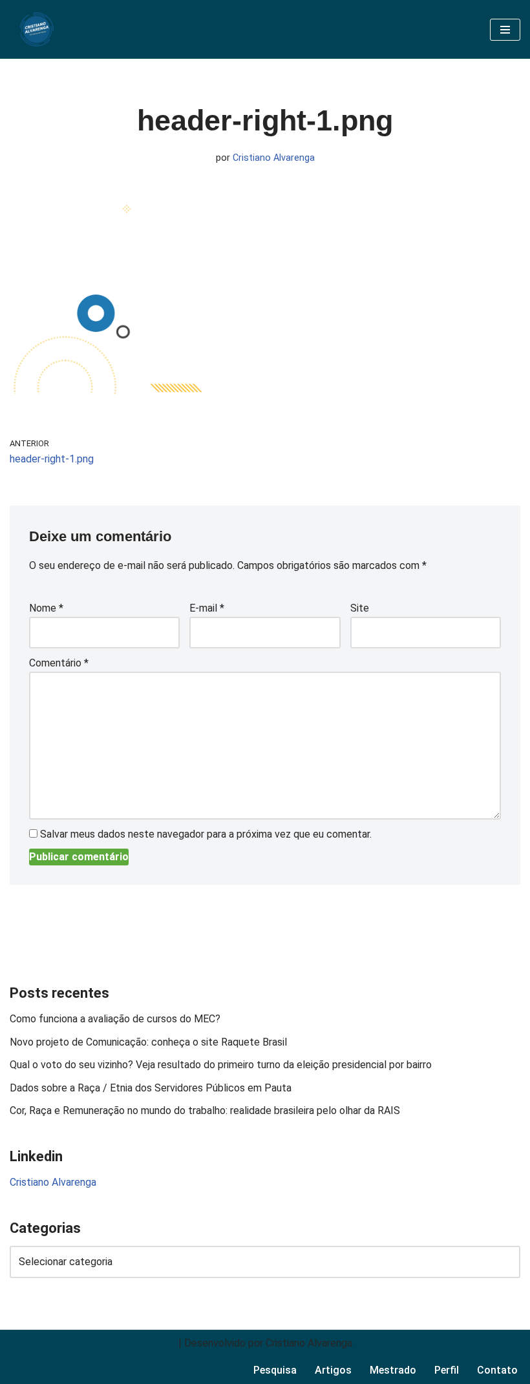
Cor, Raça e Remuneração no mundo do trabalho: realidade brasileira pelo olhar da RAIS (205, 1110)
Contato (497, 1370)
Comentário (59, 663)
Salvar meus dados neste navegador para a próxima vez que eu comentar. (206, 834)
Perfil (446, 1370)
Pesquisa (275, 1370)
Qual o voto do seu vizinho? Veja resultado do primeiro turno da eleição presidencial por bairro (221, 1065)
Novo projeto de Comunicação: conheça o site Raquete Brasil (148, 1042)
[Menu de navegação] (505, 30)
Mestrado (393, 1370)
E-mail (206, 608)
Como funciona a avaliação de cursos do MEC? (116, 1019)
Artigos (333, 1370)
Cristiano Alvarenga (274, 157)
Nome (46, 608)
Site (359, 608)
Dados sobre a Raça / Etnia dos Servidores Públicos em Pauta (151, 1088)
